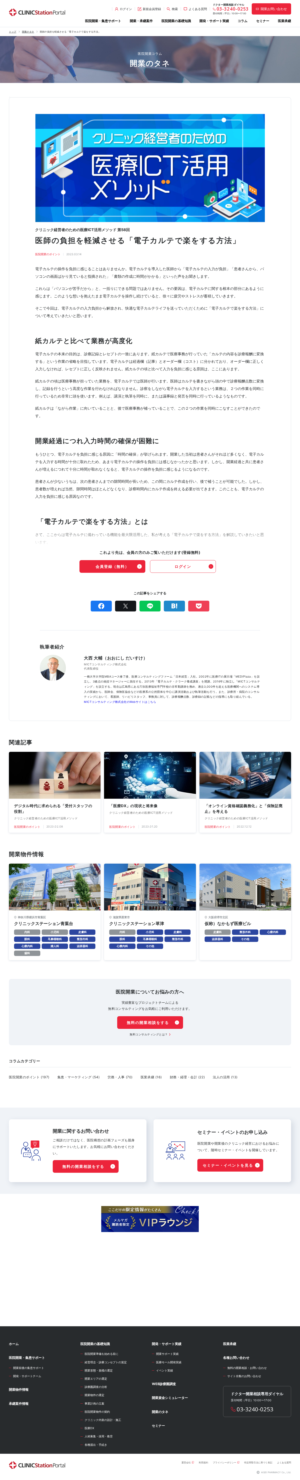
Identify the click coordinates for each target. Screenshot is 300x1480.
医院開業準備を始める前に (101, 1354)
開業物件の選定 (94, 1395)
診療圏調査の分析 (96, 1387)
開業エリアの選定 (96, 1378)
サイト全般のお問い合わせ (244, 1376)
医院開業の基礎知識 (176, 21)
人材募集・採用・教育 (99, 1436)
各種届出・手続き (96, 1444)
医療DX (89, 1428)
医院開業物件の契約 (97, 1411)
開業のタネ (28, 31)
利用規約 (203, 1462)
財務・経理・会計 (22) (187, 1077)
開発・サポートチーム (27, 1376)
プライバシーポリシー (224, 1462)
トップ (12, 31)
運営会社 (186, 1462)
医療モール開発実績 (168, 1362)
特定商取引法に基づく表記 (258, 1462)
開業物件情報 (19, 1389)
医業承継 (284, 21)
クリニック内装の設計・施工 (103, 1420)
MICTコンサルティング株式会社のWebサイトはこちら (120, 702)
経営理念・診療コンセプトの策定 (106, 1362)
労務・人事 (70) (120, 1077)
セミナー (262, 21)
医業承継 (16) (151, 1077)
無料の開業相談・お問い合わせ (247, 1368)
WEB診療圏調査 (164, 1384)
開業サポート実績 (167, 1354)
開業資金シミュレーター (170, 1398)
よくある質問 (284, 1462)
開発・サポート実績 (214, 21)
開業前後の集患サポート (28, 1368)
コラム (243, 21)
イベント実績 (164, 1370)
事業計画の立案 (94, 1403)
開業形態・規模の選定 (99, 1370)
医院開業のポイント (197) (29, 1077)
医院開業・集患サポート (103, 21)
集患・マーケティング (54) (78, 1077)
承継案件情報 (19, 1403)
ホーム (14, 1344)
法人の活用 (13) (225, 1077)
